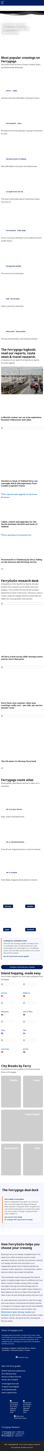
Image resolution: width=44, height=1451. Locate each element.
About (33, 1348)
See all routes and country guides (16, 956)
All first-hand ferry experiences (13, 1371)
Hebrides (5, 1011)
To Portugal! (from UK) (10, 1384)
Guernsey (5, 1049)
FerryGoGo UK (13, 1444)
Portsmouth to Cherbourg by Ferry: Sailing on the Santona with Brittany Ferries (21, 560)
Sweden (28, 1312)
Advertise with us (23, 1348)
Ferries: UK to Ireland (10, 1380)
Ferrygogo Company (9, 1348)
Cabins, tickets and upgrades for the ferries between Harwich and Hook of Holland (19, 524)
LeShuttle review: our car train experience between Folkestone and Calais (21, 418)
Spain (14, 1312)
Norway (21, 1312)
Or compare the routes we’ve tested (18, 1220)
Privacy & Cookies (17, 1350)
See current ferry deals (13, 1217)
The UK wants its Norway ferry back (18, 761)
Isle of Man (27, 1011)
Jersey (25, 1049)
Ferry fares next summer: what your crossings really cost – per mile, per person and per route (21, 705)
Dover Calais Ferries (9, 1393)
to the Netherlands (9, 1390)
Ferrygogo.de (9, 1434)
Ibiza (3, 1030)
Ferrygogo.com (9, 1432)
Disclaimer (5, 1350)
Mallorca (26, 993)
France (29, 1309)
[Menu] (2, 3)
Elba (24, 1030)
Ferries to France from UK (11, 1377)
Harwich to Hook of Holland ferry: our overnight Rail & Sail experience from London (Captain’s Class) (19, 483)
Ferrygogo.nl (8, 1436)
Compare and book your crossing (22, 967)
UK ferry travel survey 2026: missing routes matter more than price (22, 657)
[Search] (40, 3)
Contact (27, 1350)
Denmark (5, 1315)
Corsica (4, 993)
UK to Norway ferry (9, 1374)
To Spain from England (10, 1387)
